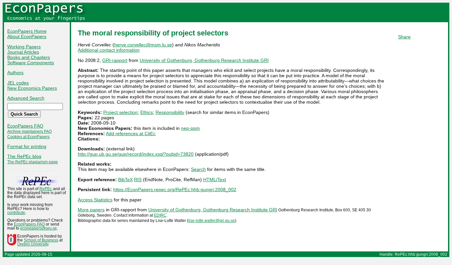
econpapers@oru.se (38, 228)
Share (404, 36)
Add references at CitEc (131, 133)
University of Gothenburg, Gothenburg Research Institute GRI (204, 60)
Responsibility (170, 112)
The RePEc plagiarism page (32, 162)
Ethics (146, 112)
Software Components (30, 62)
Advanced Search (25, 98)
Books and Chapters (28, 57)
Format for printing (26, 146)
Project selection (120, 112)
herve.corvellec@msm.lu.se (143, 44)
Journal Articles (23, 52)
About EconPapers (26, 36)
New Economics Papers (32, 88)
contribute (16, 213)
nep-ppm (190, 128)
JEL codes (18, 82)
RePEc (45, 189)
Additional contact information (109, 50)
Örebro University (32, 244)
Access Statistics (95, 199)
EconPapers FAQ (25, 126)
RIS (138, 179)
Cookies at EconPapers (28, 137)
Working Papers (24, 46)
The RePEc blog (24, 156)
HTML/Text (214, 179)
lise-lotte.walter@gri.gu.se (211, 221)
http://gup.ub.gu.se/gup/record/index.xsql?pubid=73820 (136, 154)
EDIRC (160, 215)
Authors (15, 72)
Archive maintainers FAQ (29, 131)
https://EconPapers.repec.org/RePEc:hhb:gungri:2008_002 (174, 189)
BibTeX (125, 179)
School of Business (41, 240)
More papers (91, 209)
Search (198, 169)
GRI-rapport (114, 60)
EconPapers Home (27, 31)
